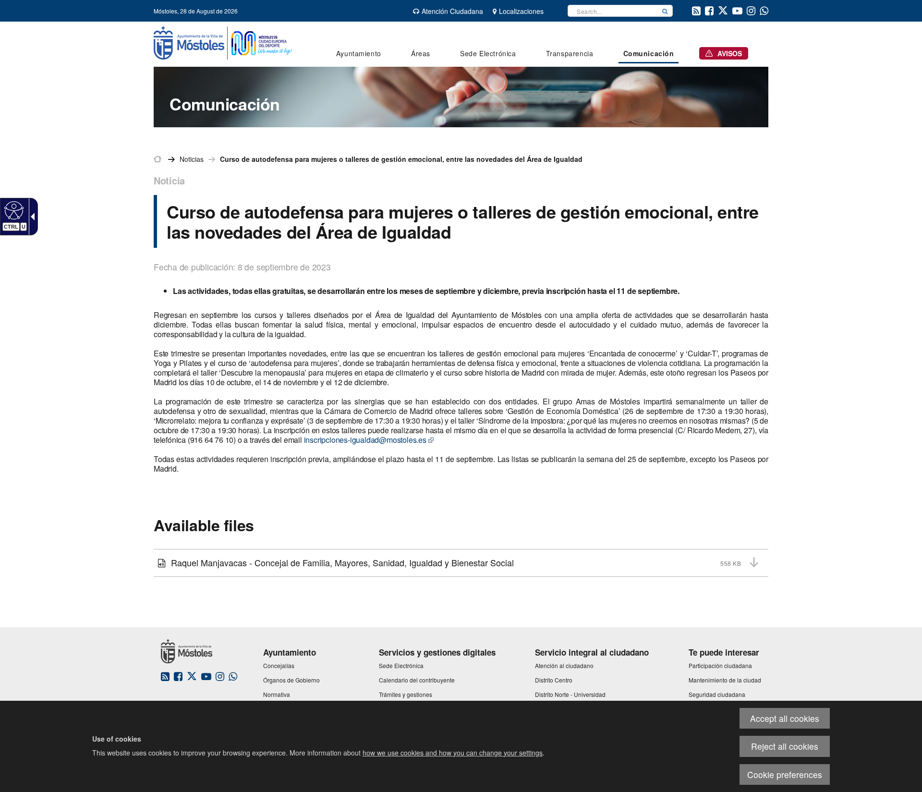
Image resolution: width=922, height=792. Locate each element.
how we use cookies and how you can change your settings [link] (453, 752)
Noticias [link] (192, 159)
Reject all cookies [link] (784, 746)
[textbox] (613, 11)
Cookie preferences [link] (784, 774)
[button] (665, 11)
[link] (12, 209)
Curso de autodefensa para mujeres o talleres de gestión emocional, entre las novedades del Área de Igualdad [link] (401, 159)
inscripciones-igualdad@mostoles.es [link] (365, 439)
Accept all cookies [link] (784, 718)
